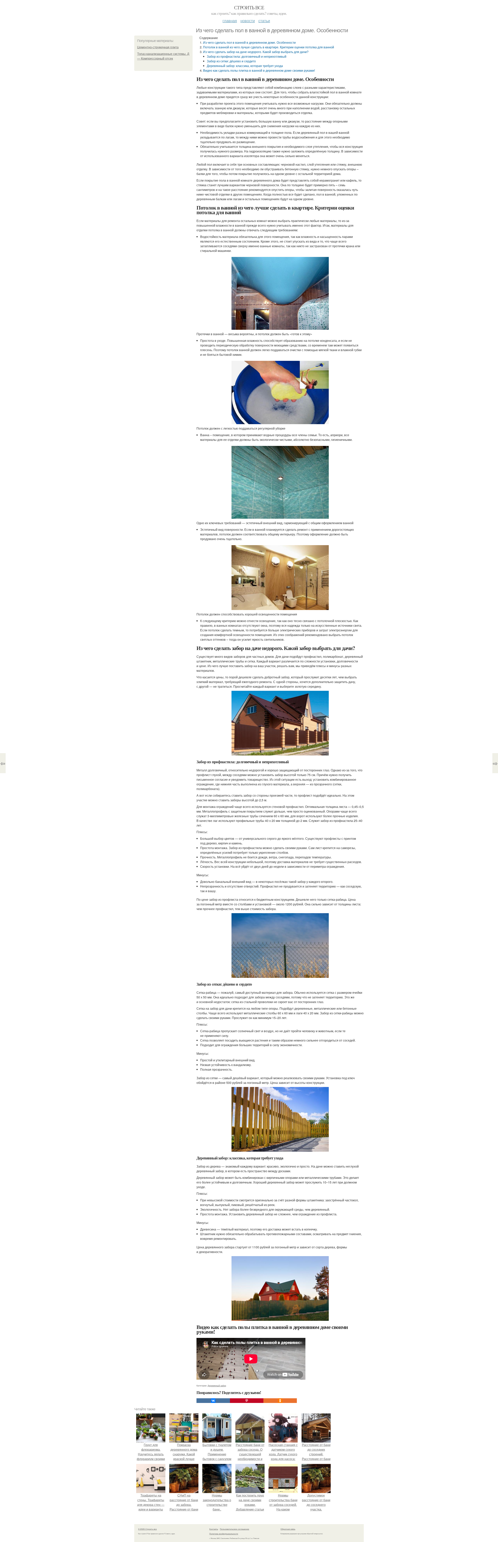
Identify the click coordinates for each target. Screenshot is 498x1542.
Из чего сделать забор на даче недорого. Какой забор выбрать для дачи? (256, 52)
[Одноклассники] (280, 1400)
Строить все (249, 7)
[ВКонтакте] (213, 1400)
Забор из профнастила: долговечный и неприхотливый (246, 56)
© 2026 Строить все (147, 1529)
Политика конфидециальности (223, 1533)
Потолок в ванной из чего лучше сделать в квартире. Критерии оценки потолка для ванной (268, 47)
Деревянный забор (217, 1385)
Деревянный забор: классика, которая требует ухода (245, 66)
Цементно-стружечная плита (158, 47)
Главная (230, 20)
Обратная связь (288, 1529)
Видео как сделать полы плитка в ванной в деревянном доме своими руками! (259, 70)
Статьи (264, 20)
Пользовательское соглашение (234, 1529)
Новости (247, 20)
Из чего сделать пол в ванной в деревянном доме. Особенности (249, 42)
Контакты (213, 1529)
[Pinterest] (246, 1400)
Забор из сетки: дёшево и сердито (231, 61)
